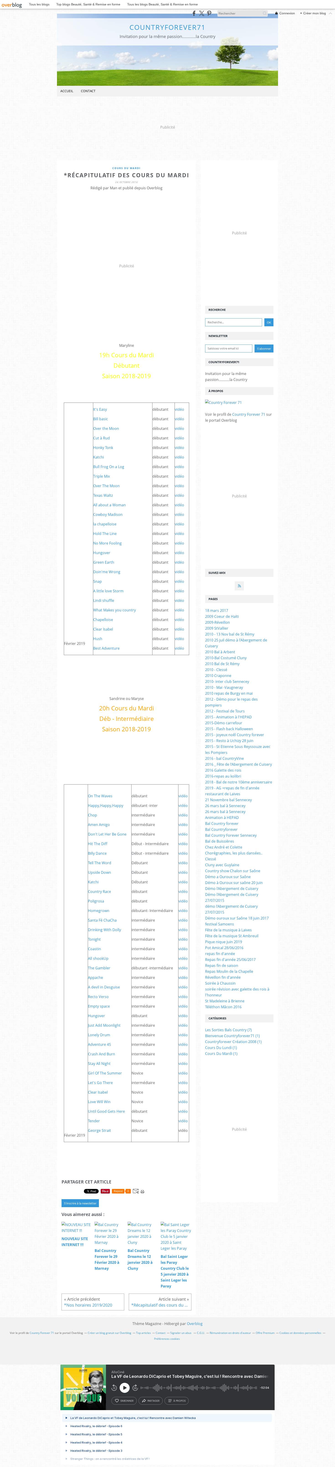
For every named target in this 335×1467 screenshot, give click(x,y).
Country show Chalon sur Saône (232, 870)
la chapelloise (104, 524)
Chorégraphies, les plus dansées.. (234, 853)
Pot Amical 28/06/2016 (224, 947)
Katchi (98, 457)
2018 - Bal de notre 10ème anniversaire (238, 782)
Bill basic (100, 418)
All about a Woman (109, 504)
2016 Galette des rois (223, 770)
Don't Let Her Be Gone (107, 834)
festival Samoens (219, 924)
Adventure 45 (99, 1044)
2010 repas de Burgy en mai (229, 693)
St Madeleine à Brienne (225, 1000)
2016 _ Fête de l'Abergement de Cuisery (238, 764)
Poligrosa (96, 901)
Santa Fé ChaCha (102, 920)
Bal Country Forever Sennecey (231, 835)
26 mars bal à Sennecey (225, 805)
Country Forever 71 (248, 414)
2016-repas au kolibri (223, 776)
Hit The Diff (97, 843)
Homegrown (98, 910)
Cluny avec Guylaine (222, 864)
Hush (97, 638)
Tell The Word (99, 862)
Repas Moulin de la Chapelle (229, 971)
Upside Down (99, 872)
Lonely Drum (99, 1034)
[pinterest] (209, 13)
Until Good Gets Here (106, 1111)
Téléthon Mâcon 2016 (223, 1006)
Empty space (99, 1006)
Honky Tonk (103, 447)
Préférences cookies (167, 1339)
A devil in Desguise (104, 987)
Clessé (210, 858)
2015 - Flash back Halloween (229, 728)
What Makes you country (114, 610)
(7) (228, 1029)
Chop (92, 815)
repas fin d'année (220, 953)
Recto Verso (98, 996)
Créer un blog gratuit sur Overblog (109, 1333)
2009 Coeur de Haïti (222, 616)
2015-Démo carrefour (223, 722)
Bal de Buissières (219, 841)
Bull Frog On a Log (108, 466)
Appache (95, 977)
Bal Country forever (222, 823)
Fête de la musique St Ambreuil (231, 935)
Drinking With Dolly (104, 929)
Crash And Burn (101, 1054)
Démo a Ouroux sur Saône (228, 876)
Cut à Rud (101, 438)
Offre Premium (265, 1333)
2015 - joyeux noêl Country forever (234, 734)
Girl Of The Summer (105, 1073)
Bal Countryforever (221, 829)
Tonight (94, 939)
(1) (232, 1035)
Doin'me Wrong (106, 571)
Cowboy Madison (108, 514)
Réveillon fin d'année (223, 977)
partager (153, 1400)
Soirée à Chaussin (220, 983)
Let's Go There (100, 1082)
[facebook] (194, 13)
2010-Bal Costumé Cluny (226, 657)
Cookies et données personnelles (300, 1333)
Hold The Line (105, 533)
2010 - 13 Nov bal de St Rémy (229, 634)
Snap (97, 581)
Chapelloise (103, 619)
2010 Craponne (218, 675)
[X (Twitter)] (201, 13)
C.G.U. (201, 1333)
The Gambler (99, 967)
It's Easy (100, 409)
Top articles (143, 1333)
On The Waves (100, 795)
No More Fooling (107, 543)
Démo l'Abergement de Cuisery (231, 888)
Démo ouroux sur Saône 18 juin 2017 (237, 918)
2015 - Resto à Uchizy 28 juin (229, 740)
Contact (88, 91)
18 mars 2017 (216, 610)
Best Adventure (106, 648)
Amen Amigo (99, 824)
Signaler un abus (181, 1333)
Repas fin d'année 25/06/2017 (230, 959)
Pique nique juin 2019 (223, 941)
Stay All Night (99, 1063)
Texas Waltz (103, 495)
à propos (179, 1400)
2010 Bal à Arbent (220, 651)
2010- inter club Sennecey (227, 681)
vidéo (179, 409)
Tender (94, 1120)
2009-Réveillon (217, 622)
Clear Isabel (103, 629)
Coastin (94, 948)
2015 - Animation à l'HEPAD (228, 717)
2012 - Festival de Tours (225, 711)
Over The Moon (106, 485)
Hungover (101, 552)
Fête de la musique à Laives (228, 929)
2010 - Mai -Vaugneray (224, 687)
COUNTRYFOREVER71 (167, 27)
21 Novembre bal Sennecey (228, 799)
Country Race (99, 891)
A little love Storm (108, 590)
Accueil (66, 91)
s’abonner (127, 1400)
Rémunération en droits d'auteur (230, 1333)
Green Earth (103, 562)
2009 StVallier (216, 628)
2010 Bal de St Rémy (222, 663)
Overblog (195, 1323)
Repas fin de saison (221, 965)
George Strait (99, 1130)
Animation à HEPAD (222, 817)
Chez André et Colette (223, 847)
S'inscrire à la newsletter (80, 1203)
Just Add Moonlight (104, 1025)
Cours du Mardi (126, 168)
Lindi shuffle (103, 600)
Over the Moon (106, 428)
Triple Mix (101, 476)
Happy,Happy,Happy (105, 805)
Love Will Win (99, 1101)
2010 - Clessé (216, 669)
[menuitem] (67, 91)
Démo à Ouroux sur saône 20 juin (234, 882)
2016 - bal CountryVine (224, 758)
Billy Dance (97, 853)
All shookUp (98, 958)
